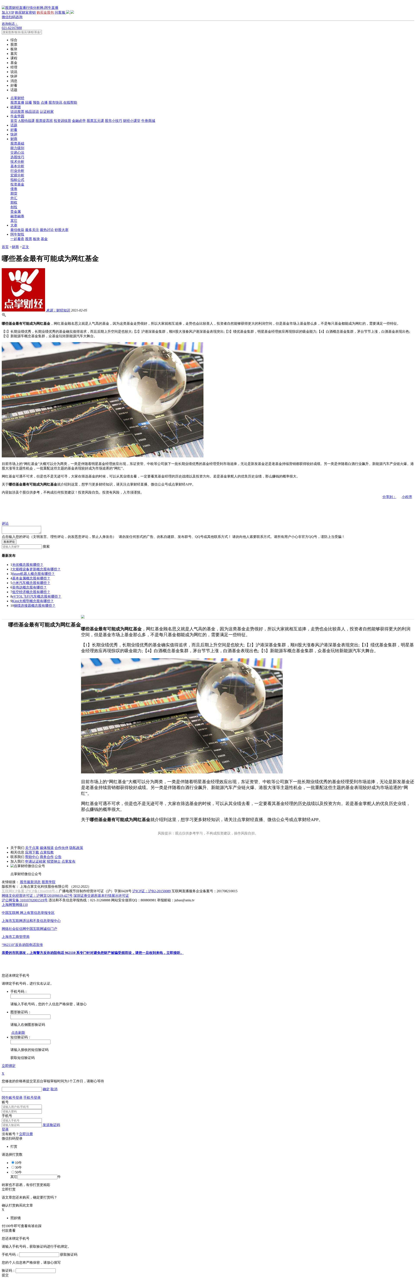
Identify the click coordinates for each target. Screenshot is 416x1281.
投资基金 (17, 184)
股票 (28, 239)
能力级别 (17, 148)
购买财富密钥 (25, 12)
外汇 (13, 198)
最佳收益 (17, 230)
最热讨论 (47, 230)
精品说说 (32, 111)
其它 (13, 221)
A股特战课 (26, 121)
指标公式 (17, 180)
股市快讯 (55, 102)
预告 (36, 102)
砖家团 (15, 107)
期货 (13, 193)
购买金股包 (45, 12)
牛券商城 (148, 121)
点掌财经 (17, 98)
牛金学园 (17, 116)
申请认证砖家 (35, 861)
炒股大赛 (61, 230)
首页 (13, 121)
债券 (13, 189)
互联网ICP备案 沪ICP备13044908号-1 (30, 891)
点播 (44, 102)
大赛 (13, 225)
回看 (28, 102)
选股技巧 (17, 157)
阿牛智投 (17, 234)
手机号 (7, 1116)
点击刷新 (18, 1032)
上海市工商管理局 (15, 937)
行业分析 (17, 171)
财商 (13, 139)
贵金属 (15, 211)
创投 (13, 207)
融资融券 (17, 216)
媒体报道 (47, 848)
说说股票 (17, 111)
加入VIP (8, 12)
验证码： (9, 1270)
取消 (53, 1089)
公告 (58, 857)
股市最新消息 (30, 882)
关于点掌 (32, 848)
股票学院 (48, 882)
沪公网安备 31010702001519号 (25, 900)
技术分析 (17, 161)
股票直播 (17, 102)
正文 (25, 247)
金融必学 (79, 121)
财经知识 (58, 310)
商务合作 (47, 857)
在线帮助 (70, 102)
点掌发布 (68, 861)
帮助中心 (32, 857)
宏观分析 (17, 175)
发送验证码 (51, 1125)
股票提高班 (44, 121)
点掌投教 (47, 852)
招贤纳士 (54, 861)
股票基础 (17, 143)
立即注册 (26, 1134)
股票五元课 (95, 121)
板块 (36, 239)
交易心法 (17, 152)
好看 (13, 130)
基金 (44, 239)
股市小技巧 (113, 121)
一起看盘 (17, 239)
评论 (5, 523)
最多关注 (32, 230)
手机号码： (10, 1254)
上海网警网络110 (15, 905)
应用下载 (32, 852)
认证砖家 (47, 111)
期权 (13, 202)
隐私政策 (76, 848)
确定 (46, 1089)
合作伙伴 (61, 848)
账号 (5, 1102)
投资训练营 (62, 121)
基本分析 (17, 166)
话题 (13, 125)
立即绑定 (9, 1066)
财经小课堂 (131, 121)
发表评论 (9, 541)
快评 (13, 134)
